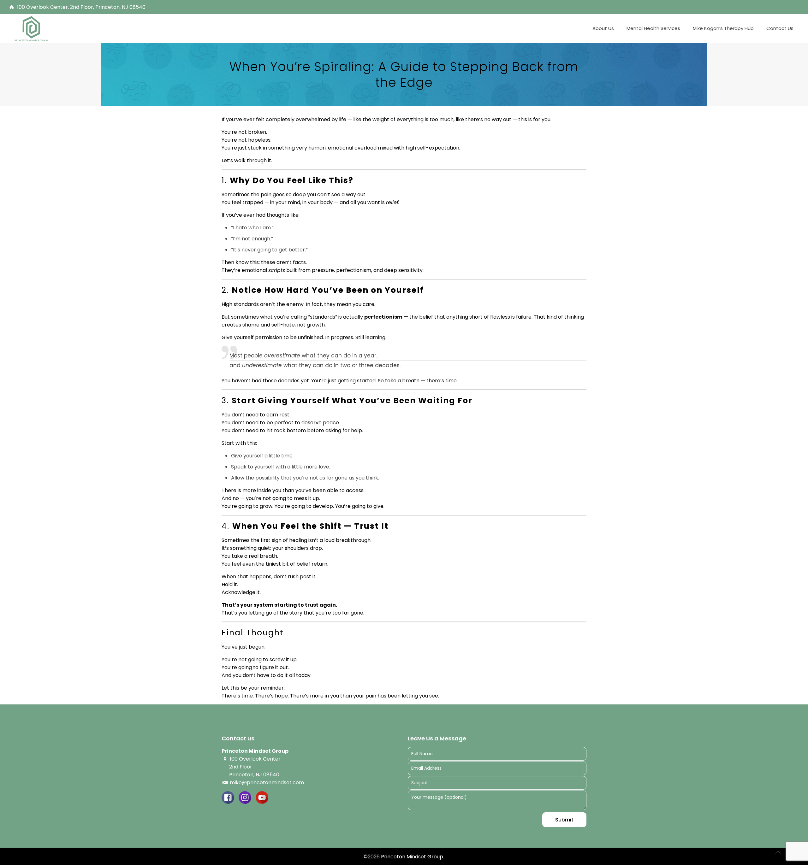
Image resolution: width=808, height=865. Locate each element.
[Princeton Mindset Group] (31, 28)
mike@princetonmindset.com (266, 782)
